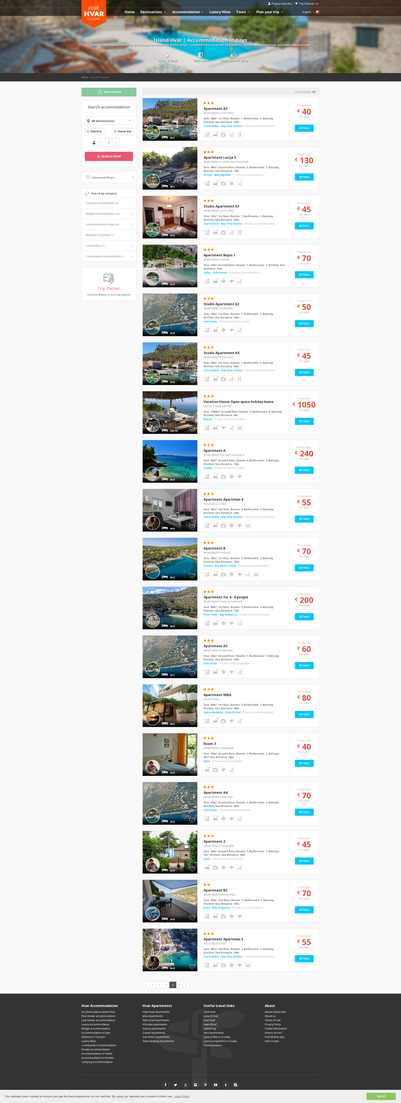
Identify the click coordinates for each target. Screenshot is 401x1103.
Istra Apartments (213, 1033)
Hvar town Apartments (156, 1012)
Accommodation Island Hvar (98, 1012)
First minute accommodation (98, 1016)
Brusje (208, 175)
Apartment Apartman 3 (223, 939)
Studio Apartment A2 (221, 304)
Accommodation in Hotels (96, 1053)
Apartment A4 (215, 792)
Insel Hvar (209, 1020)
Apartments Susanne (219, 748)
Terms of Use (273, 1020)
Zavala (208, 468)
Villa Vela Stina (215, 504)
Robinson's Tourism (100, 235)
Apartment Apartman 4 (223, 499)
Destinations (151, 12)
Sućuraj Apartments (154, 1028)
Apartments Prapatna (219, 895)
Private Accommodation (95, 1049)
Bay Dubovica (228, 614)
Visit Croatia (272, 1041)
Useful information (276, 1028)
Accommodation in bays (102, 224)
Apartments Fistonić (219, 113)
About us (270, 1016)
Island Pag (210, 1028)
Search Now (110, 156)
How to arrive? (273, 1033)
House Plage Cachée (218, 406)
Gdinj (207, 272)
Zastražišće (212, 126)
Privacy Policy (273, 1024)
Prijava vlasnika (282, 3)
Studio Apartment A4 (221, 353)
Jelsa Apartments (153, 1016)
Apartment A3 (215, 646)
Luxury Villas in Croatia (217, 1037)
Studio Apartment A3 (221, 206)
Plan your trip (268, 12)
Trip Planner (309, 3)
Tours (241, 12)
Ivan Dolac (210, 321)
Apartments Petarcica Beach (224, 455)
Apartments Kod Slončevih (223, 601)
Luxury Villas (220, 12)
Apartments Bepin (216, 259)
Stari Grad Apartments (156, 1020)
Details (304, 128)
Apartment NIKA (217, 695)
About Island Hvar (275, 1012)
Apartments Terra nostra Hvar (226, 162)
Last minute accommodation (98, 1020)
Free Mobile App (274, 1037)
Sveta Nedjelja (214, 712)
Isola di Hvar (211, 1016)
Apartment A (215, 450)
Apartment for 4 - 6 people (226, 597)
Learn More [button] (182, 1096)
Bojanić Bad (233, 712)
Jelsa (207, 761)
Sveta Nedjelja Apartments (158, 1041)
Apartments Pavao (217, 553)
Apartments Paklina (218, 308)
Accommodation (186, 12)
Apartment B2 (215, 890)
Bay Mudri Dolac (225, 565)
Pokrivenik (220, 272)
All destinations (103, 121)
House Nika (211, 699)
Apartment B (214, 548)
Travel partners (213, 1045)
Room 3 (210, 743)
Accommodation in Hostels (97, 1058)
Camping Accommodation (97, 1062)
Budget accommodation (103, 213)
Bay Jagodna (222, 175)
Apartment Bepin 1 (219, 255)
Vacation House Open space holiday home (239, 401)
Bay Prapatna (221, 907)
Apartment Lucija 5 (220, 157)
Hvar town (211, 614)
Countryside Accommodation (105, 256)
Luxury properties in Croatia (220, 1041)
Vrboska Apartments (155, 1024)
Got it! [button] (381, 1096)
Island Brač (210, 1024)
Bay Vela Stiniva (231, 126)
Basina (208, 419)
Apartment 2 (214, 841)
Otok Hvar (210, 1012)
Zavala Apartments (154, 1033)
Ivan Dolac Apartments (156, 1037)
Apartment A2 (215, 108)
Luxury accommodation (102, 203)
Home (130, 12)
